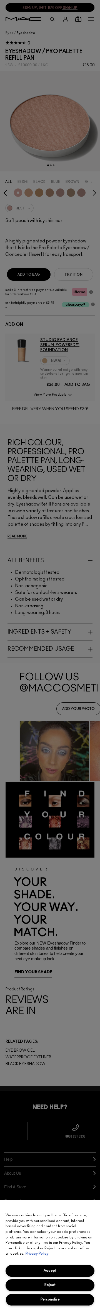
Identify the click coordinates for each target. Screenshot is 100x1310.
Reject (50, 1285)
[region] (50, 1255)
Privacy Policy (37, 1253)
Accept (50, 1271)
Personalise (50, 1299)
